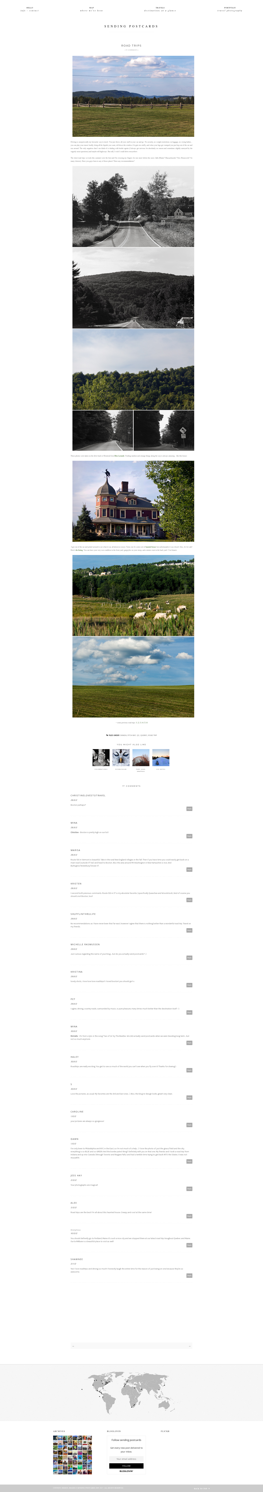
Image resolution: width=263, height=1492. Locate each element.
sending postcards (131, 26)
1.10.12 (73, 1116)
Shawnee (77, 1259)
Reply (189, 809)
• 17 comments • (131, 50)
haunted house (151, 547)
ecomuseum (121, 769)
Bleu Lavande (119, 456)
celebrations (101, 769)
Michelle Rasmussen (85, 944)
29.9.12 (74, 918)
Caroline (77, 1111)
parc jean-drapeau (141, 770)
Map (91, 7)
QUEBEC (143, 735)
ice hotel (161, 769)
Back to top (201, 1488)
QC (138, 735)
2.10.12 (73, 1180)
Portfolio (230, 7)
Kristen (76, 883)
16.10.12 (74, 1233)
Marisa (75, 850)
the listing (79, 550)
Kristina (77, 971)
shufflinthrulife (83, 914)
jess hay (76, 1175)
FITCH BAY (132, 735)
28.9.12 (74, 800)
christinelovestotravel (88, 795)
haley (75, 1056)
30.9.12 (74, 1031)
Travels (160, 7)
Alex (74, 1202)
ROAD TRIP (152, 735)
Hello (29, 7)
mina (74, 822)
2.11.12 (73, 1263)
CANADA (123, 735)
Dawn (75, 1139)
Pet (73, 999)
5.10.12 (73, 1207)
